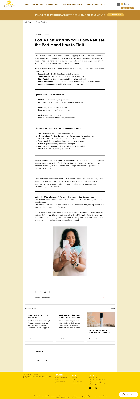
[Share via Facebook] (36, 292)
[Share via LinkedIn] (45, 292)
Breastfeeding (41, 22)
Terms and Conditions (100, 396)
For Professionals (77, 381)
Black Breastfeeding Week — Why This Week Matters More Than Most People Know (69, 316)
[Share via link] (50, 292)
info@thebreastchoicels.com (97, 379)
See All (112, 308)
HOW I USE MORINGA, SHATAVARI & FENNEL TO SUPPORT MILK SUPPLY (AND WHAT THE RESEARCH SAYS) (100, 332)
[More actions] (104, 35)
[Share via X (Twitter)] (40, 292)
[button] (118, 4)
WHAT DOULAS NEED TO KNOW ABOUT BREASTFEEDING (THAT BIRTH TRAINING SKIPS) (38, 316)
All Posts (28, 22)
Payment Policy (87, 396)
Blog (73, 379)
